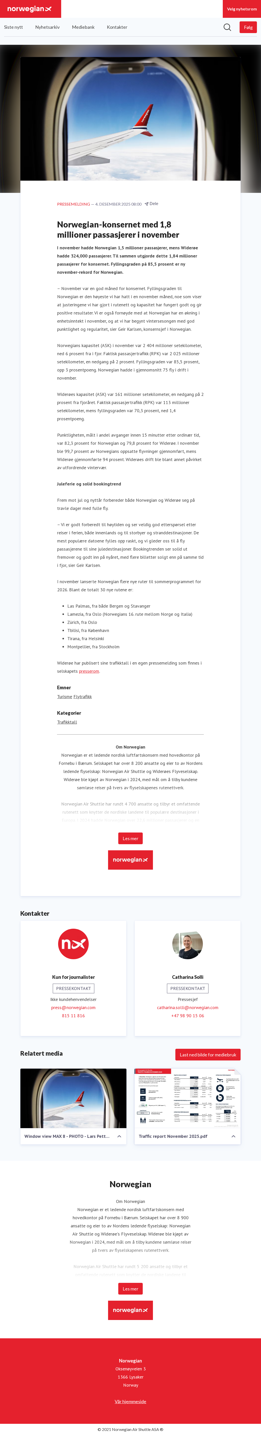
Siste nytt (13, 27)
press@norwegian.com (73, 1007)
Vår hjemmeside (130, 1401)
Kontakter (117, 27)
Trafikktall (67, 722)
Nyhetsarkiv (47, 27)
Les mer (130, 838)
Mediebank (83, 27)
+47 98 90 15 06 (187, 1015)
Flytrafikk (82, 696)
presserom (89, 671)
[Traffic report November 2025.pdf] (188, 1098)
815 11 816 (73, 1015)
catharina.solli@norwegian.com (187, 1007)
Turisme (64, 696)
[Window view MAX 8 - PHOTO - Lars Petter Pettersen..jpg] (73, 1098)
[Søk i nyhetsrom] (227, 27)
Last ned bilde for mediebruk (208, 1054)
